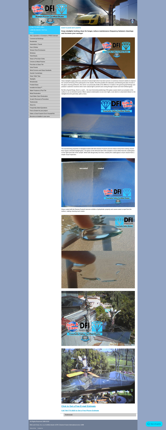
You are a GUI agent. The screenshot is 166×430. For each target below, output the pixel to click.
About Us (33, 105)
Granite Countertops (36, 73)
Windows (33, 53)
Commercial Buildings (36, 38)
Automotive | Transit (36, 44)
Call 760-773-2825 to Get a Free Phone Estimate (80, 410)
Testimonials (34, 102)
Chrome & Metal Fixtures (37, 61)
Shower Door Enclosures (37, 50)
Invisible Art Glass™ (36, 87)
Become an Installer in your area (40, 116)
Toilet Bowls (33, 56)
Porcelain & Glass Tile (36, 64)
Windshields (33, 82)
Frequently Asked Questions (38, 108)
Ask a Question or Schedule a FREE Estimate (44, 35)
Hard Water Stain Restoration (39, 96)
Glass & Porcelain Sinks (37, 58)
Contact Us (40, 428)
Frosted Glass (34, 84)
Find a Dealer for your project (39, 110)
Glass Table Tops (35, 76)
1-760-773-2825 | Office (37, 27)
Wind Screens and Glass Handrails (40, 70)
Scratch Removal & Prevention (39, 99)
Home (32, 33)
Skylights (32, 79)
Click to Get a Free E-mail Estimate (78, 406)
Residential (33, 41)
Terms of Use (33, 428)
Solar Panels (34, 67)
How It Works (34, 47)
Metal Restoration (35, 93)
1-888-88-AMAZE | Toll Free (38, 30)
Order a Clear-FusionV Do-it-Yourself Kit (42, 113)
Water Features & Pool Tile (38, 90)
